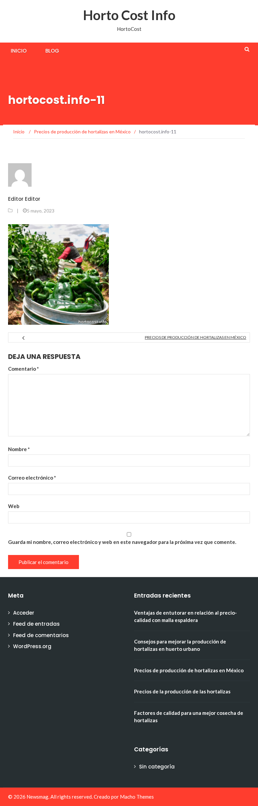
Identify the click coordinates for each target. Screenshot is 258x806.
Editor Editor (24, 198)
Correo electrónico (32, 478)
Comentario (23, 369)
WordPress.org (32, 646)
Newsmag (37, 797)
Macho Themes (137, 797)
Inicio (19, 50)
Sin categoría (157, 766)
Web (13, 506)
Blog (52, 50)
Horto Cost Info (129, 15)
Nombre (19, 449)
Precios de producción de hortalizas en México (195, 337)
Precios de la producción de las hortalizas (182, 691)
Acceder (23, 612)
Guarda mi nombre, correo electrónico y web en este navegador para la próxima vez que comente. (122, 542)
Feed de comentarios (41, 635)
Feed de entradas (36, 623)
